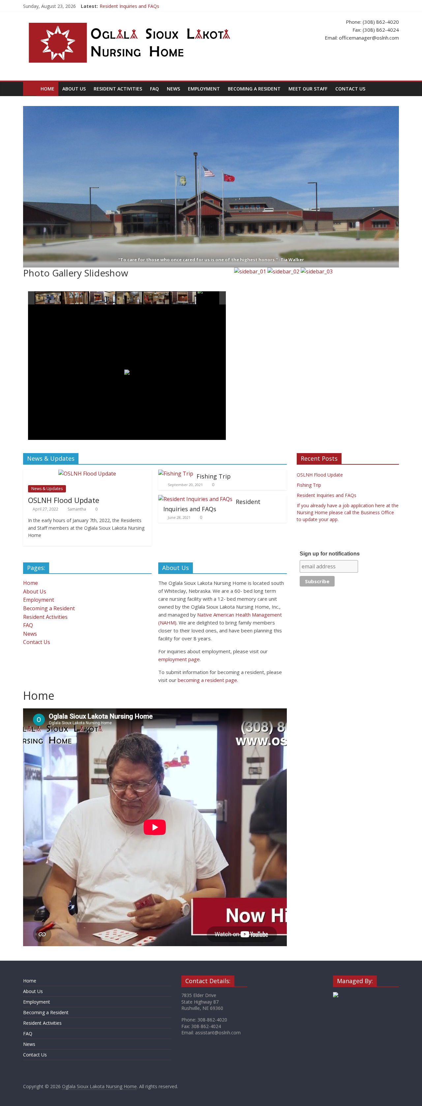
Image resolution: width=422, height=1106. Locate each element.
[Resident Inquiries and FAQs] (195, 499)
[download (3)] (129, 298)
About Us (74, 89)
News (173, 89)
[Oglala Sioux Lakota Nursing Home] (30, 88)
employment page (179, 659)
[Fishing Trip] (175, 473)
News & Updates (47, 488)
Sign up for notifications (330, 553)
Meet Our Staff (307, 89)
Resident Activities (118, 89)
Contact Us (350, 89)
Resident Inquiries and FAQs (129, 6)
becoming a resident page (207, 680)
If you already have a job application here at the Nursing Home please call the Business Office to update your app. (348, 512)
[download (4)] (156, 298)
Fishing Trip (213, 476)
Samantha (77, 509)
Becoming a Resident (254, 89)
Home (47, 89)
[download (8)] (210, 298)
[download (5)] (183, 298)
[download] (48, 298)
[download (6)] (75, 298)
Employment (204, 89)
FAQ (154, 89)
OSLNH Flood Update (63, 500)
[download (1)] (102, 298)
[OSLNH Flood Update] (87, 473)
